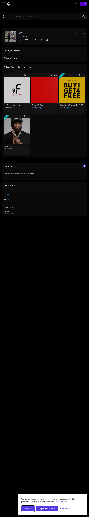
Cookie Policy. (61, 501)
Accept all (28, 508)
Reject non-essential (47, 508)
